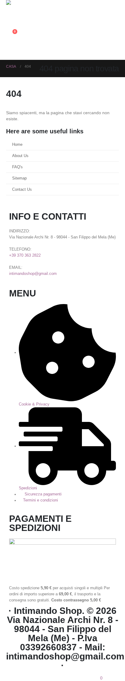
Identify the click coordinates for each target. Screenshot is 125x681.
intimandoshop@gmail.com (33, 274)
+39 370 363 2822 (25, 255)
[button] (10, 21)
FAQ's (17, 167)
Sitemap (19, 178)
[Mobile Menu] (11, 52)
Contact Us (22, 189)
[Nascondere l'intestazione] (22, 8)
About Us (20, 156)
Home (17, 144)
